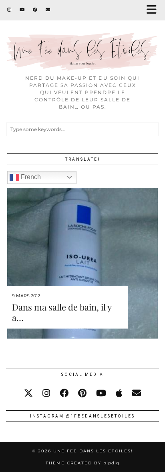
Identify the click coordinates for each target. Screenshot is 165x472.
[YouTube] (22, 9)
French (30, 176)
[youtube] (101, 393)
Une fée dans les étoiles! (93, 451)
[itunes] (119, 393)
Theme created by (82, 463)
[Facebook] (35, 9)
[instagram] (46, 393)
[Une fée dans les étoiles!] (82, 35)
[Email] (48, 9)
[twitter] (28, 393)
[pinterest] (82, 393)
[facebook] (64, 393)
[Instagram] (9, 9)
